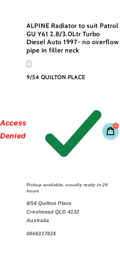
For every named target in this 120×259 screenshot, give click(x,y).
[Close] (28, 64)
